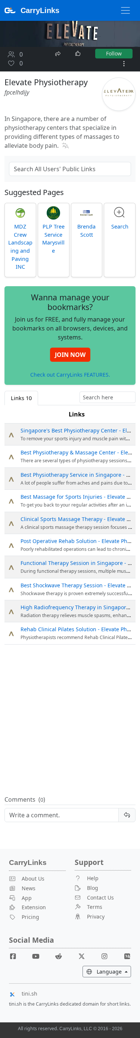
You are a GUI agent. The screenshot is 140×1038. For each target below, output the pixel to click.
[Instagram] (107, 956)
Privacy (96, 916)
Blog (92, 887)
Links (77, 414)
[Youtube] (39, 956)
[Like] (78, 53)
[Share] (59, 53)
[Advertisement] (70, 720)
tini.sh (29, 993)
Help (93, 878)
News (28, 888)
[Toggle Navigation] (125, 10)
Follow (114, 53)
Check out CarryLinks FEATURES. (70, 374)
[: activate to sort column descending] (11, 414)
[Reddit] (62, 956)
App (27, 897)
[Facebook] (16, 956)
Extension (34, 907)
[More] (124, 63)
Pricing (30, 916)
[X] (84, 956)
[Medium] (127, 956)
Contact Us (100, 897)
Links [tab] (21, 398)
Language (113, 971)
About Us (33, 878)
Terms (94, 906)
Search (119, 226)
